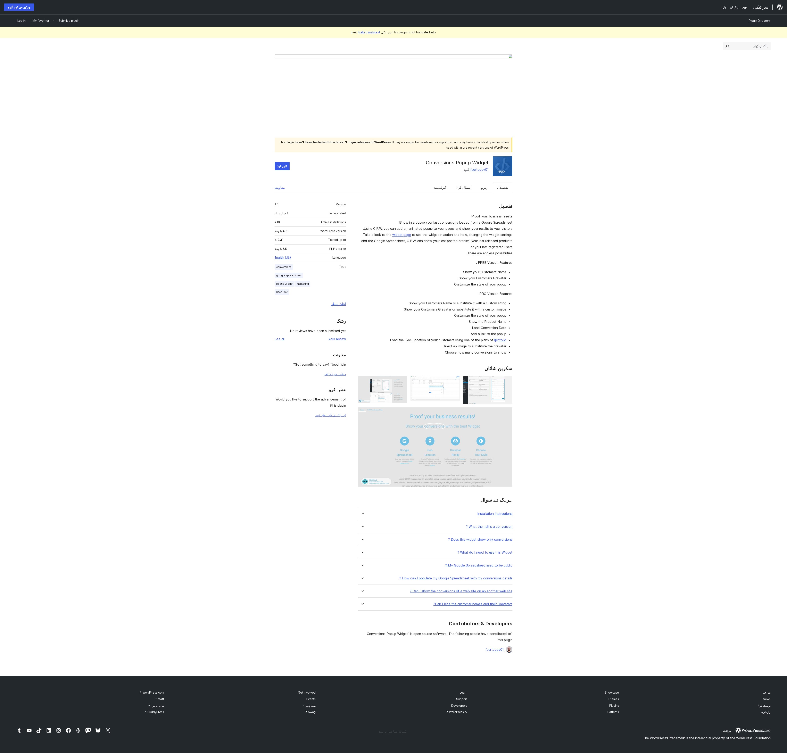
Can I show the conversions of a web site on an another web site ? (461, 591)
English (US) (283, 257)
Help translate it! (365, 32)
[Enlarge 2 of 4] (454, 381)
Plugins (614, 705)
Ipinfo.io (500, 340)
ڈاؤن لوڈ (282, 166)
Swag (310, 712)
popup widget (284, 283)
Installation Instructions (494, 514)
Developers (459, 705)
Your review (337, 339)
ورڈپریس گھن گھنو (19, 7)
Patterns (613, 712)
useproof (282, 291)
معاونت (280, 187)
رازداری (766, 712)
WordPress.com (151, 692)
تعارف (767, 692)
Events (311, 699)
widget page (401, 235)
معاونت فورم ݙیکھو (335, 374)
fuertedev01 (479, 169)
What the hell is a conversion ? (489, 527)
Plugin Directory (760, 20)
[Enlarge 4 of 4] (507, 413)
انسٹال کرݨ (463, 187)
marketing (303, 283)
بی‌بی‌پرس (156, 705)
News (767, 699)
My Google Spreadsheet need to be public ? (478, 565)
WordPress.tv (456, 712)
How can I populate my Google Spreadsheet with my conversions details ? (455, 578)
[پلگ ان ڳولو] (727, 46)
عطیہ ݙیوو (309, 705)
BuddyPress (154, 712)
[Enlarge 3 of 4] (402, 381)
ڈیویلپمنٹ (439, 187)
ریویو (484, 187)
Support (461, 699)
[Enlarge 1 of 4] (507, 381)
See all (279, 339)
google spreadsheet (288, 275)
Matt (159, 699)
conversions (283, 266)
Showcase (612, 692)
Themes (613, 699)
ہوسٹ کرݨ (764, 705)
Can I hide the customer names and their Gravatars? (472, 604)
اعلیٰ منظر (338, 304)
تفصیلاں (502, 187)
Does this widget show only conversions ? (480, 539)
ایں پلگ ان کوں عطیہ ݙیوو (330, 415)
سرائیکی (726, 731)
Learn (463, 692)
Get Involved (307, 692)
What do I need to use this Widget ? (484, 552)
